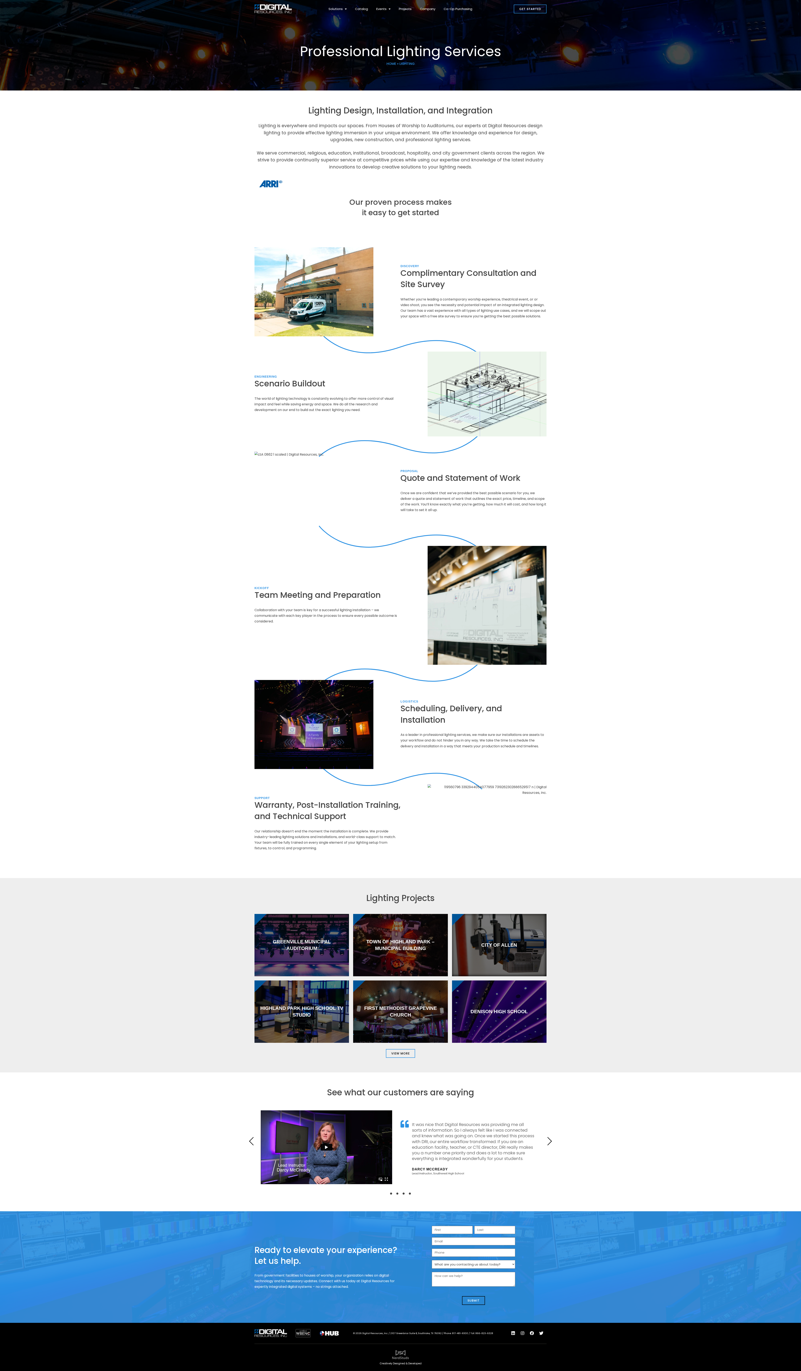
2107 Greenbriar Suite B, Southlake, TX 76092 (416, 1333)
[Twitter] (541, 1333)
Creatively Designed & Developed (401, 1363)
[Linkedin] (513, 1333)
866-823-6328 (484, 1333)
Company (427, 9)
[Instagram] (522, 1333)
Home (391, 63)
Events (381, 9)
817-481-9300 (460, 1333)
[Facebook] (532, 1333)
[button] (251, 1141)
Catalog (361, 9)
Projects (405, 9)
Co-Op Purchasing (458, 9)
